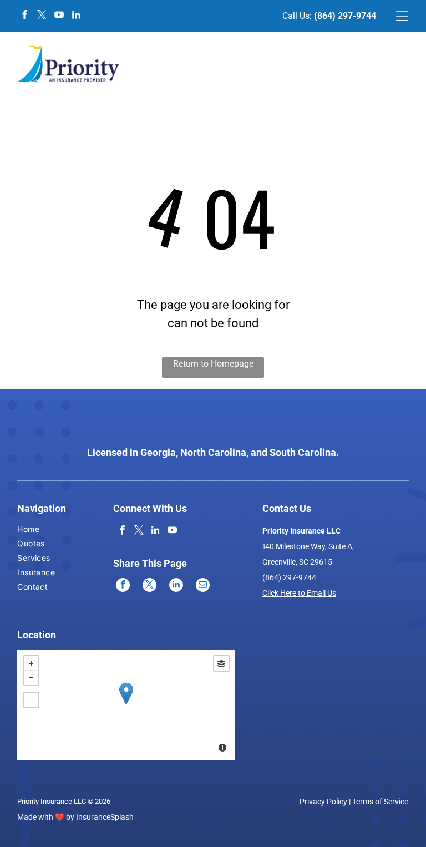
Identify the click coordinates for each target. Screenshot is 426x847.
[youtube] (59, 16)
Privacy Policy (323, 801)
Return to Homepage (213, 363)
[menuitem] (36, 530)
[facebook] (24, 16)
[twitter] (41, 16)
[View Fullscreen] (31, 700)
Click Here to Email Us (299, 593)
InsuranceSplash (105, 817)
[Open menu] (402, 16)
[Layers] (221, 663)
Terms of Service (380, 801)
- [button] (31, 678)
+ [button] (31, 663)
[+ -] (126, 705)
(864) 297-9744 (345, 16)
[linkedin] (76, 16)
